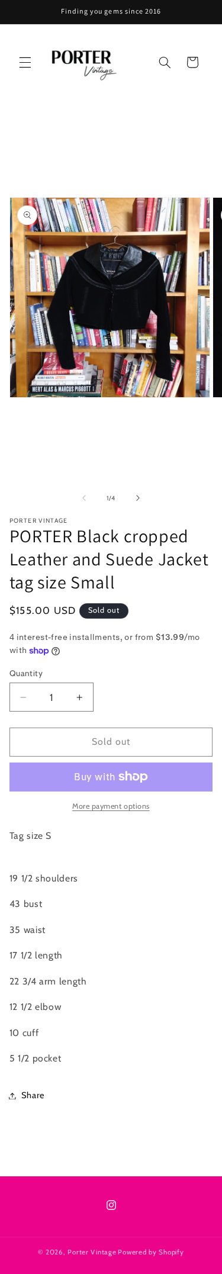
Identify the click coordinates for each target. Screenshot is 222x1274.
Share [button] (33, 1095)
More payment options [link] (111, 806)
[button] (24, 62)
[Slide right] (138, 498)
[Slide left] (84, 498)
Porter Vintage (91, 1252)
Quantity (26, 673)
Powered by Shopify (151, 1252)
